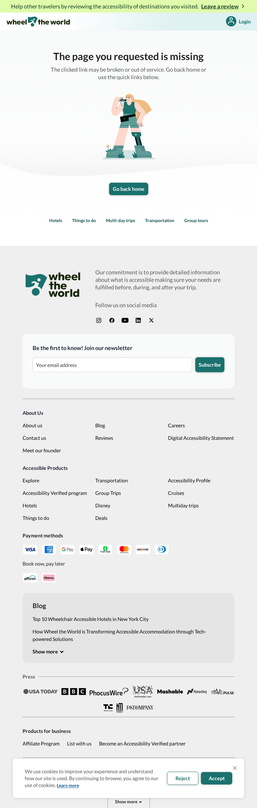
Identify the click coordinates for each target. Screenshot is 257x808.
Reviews (104, 438)
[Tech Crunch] (108, 707)
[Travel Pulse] (222, 691)
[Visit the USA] (143, 691)
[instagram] (98, 320)
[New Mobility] (120, 708)
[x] (151, 320)
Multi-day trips (120, 220)
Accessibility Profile (189, 480)
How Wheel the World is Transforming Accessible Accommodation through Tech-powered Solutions (119, 635)
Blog (100, 425)
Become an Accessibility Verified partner (142, 743)
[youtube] (125, 320)
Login (245, 21)
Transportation (159, 220)
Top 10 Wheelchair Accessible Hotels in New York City (91, 619)
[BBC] (73, 691)
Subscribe (210, 365)
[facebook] (111, 320)
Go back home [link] (128, 189)
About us (32, 425)
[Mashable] (170, 691)
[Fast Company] (140, 707)
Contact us (34, 438)
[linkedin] (138, 320)
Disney (102, 505)
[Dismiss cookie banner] (235, 768)
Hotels (55, 220)
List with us (79, 743)
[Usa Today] (40, 691)
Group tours (196, 220)
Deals (101, 518)
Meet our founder (42, 450)
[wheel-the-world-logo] (38, 21)
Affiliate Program (41, 743)
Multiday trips (183, 505)
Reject (183, 778)
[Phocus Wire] (109, 692)
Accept (217, 778)
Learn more (68, 785)
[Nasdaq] (197, 691)
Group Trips (108, 493)
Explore (31, 480)
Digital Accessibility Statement (201, 438)
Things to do (84, 220)
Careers (176, 425)
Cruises (176, 493)
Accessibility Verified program (55, 493)
